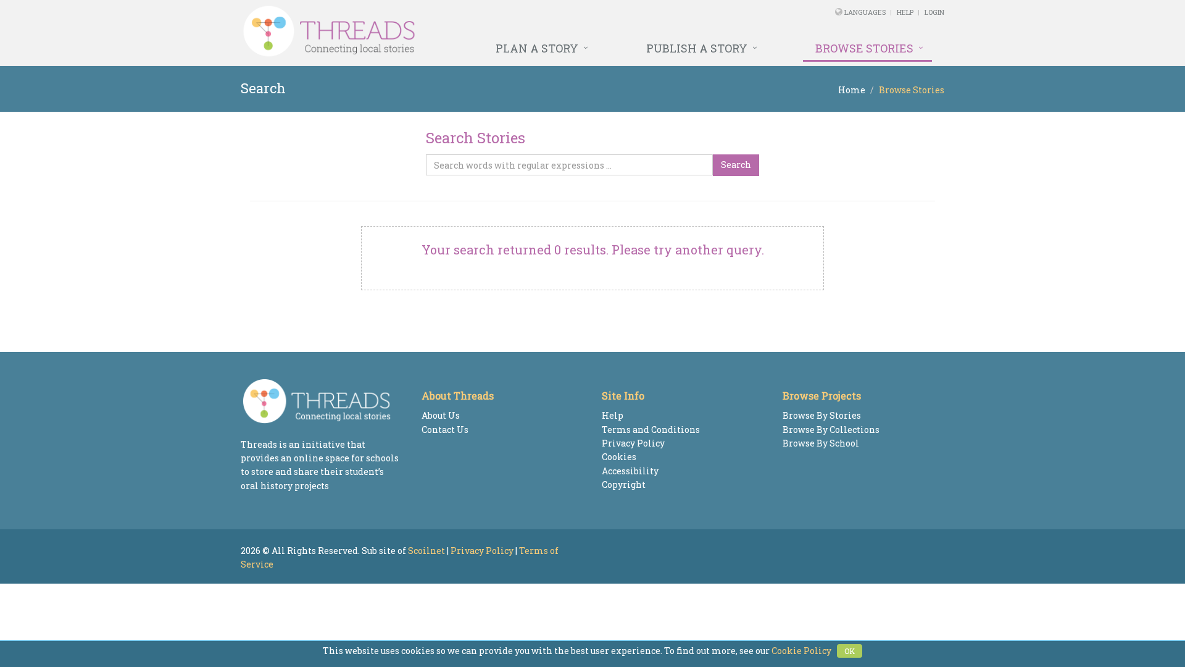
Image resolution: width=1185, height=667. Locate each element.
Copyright (624, 484)
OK (849, 651)
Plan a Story (537, 48)
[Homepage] (458, 31)
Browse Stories (864, 48)
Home (851, 90)
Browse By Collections (831, 429)
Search (736, 164)
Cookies (619, 457)
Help (905, 12)
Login (934, 12)
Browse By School (821, 443)
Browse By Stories (822, 415)
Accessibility (630, 471)
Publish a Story (696, 48)
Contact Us (445, 429)
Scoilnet (426, 550)
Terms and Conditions (651, 429)
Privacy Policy (633, 443)
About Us (441, 415)
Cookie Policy (801, 651)
